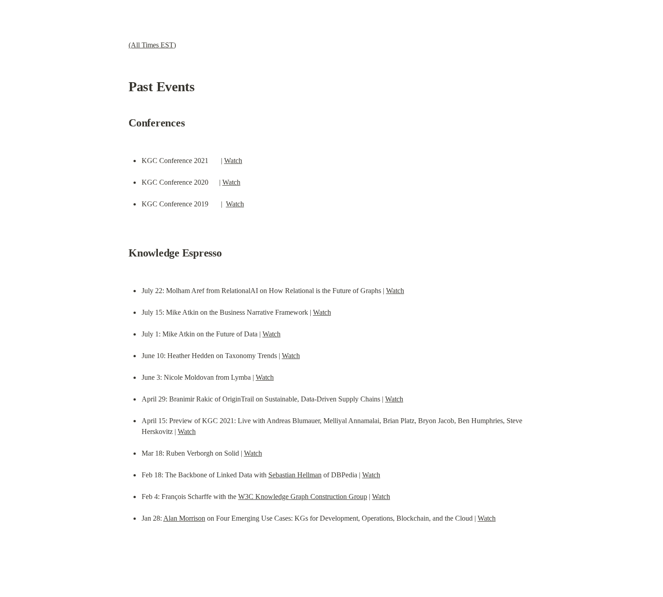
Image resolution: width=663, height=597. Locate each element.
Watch (233, 160)
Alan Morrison (184, 518)
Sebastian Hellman (295, 475)
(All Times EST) (152, 45)
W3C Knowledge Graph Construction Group (302, 496)
